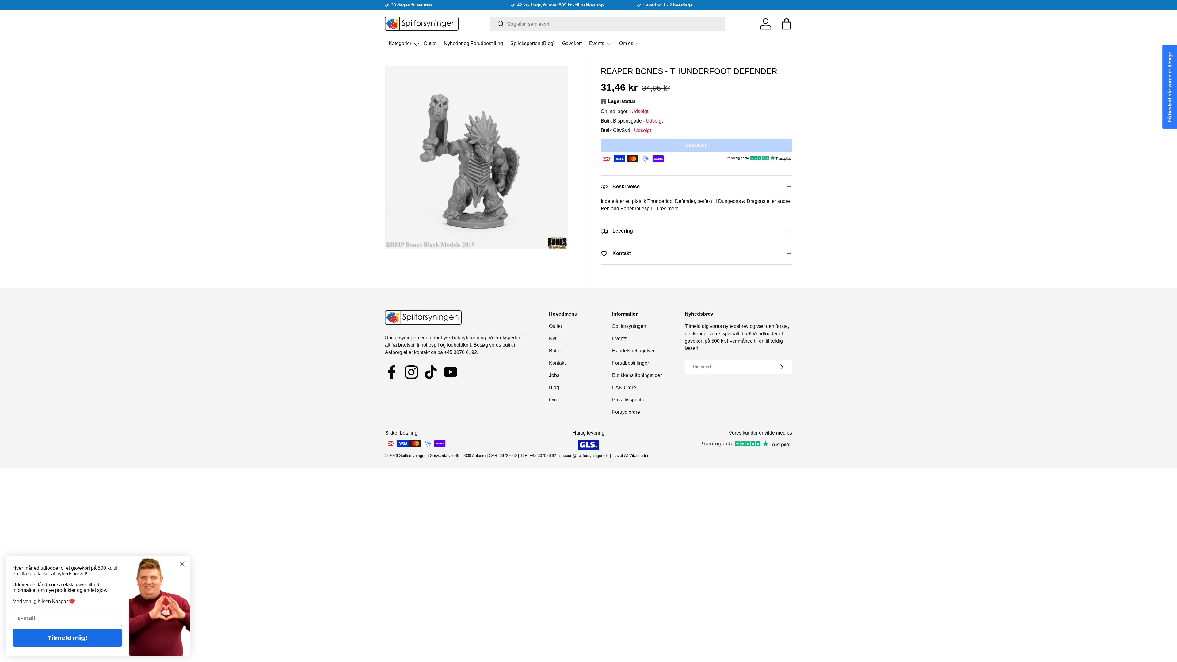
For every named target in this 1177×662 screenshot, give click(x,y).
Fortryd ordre (626, 412)
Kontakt (557, 363)
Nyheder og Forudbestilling (473, 43)
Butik (554, 350)
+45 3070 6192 (460, 352)
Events (596, 43)
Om (553, 399)
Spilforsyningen (629, 326)
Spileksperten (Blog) (532, 43)
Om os (626, 43)
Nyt (552, 338)
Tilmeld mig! (67, 637)
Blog (554, 387)
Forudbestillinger (630, 363)
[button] (786, 23)
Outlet (430, 43)
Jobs (554, 375)
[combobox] (608, 24)
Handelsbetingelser (633, 350)
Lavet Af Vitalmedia (630, 455)
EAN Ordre (624, 387)
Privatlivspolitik (628, 399)
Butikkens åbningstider (637, 375)
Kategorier (401, 41)
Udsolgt (696, 145)
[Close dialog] (182, 564)
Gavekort (572, 43)
